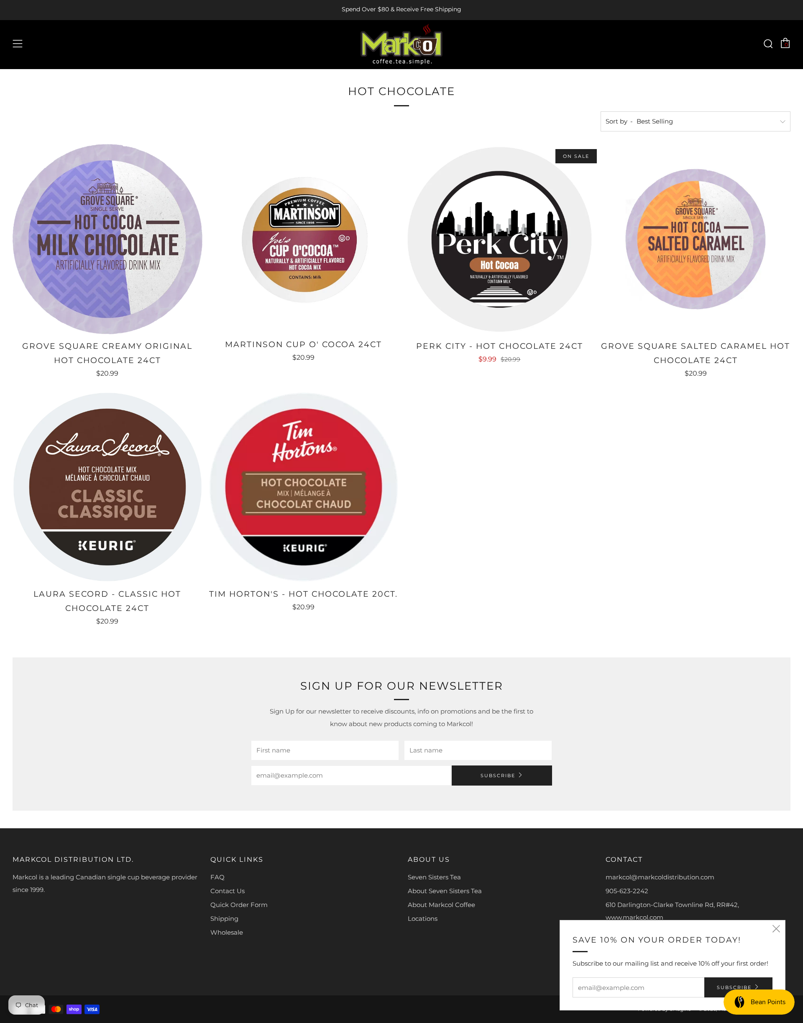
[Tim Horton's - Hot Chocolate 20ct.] (304, 487)
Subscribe (498, 775)
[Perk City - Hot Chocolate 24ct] (500, 239)
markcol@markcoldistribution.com (660, 877)
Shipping (224, 919)
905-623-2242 (627, 891)
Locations (422, 919)
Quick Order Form (239, 905)
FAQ (217, 877)
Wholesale (226, 932)
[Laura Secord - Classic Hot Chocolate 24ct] (107, 487)
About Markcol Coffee (441, 905)
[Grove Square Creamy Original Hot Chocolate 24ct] (107, 239)
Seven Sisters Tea (434, 877)
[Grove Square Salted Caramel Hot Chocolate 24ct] (695, 239)
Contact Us (227, 891)
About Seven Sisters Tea (445, 891)
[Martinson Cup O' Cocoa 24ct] (304, 238)
